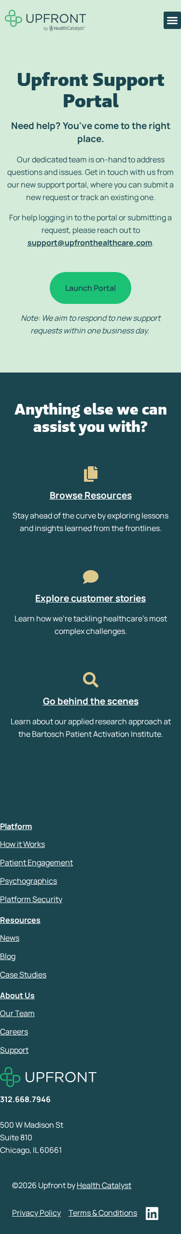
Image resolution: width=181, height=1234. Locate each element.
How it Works (22, 844)
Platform (16, 826)
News (9, 938)
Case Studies (23, 974)
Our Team (17, 1013)
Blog (7, 956)
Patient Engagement (36, 862)
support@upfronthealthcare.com (90, 242)
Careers (14, 1031)
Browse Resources (91, 495)
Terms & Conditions (103, 1212)
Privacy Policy (36, 1212)
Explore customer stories (90, 598)
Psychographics (28, 880)
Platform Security (31, 899)
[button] (172, 20)
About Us (17, 995)
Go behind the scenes (91, 701)
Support (14, 1050)
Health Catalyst (104, 1185)
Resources (20, 920)
